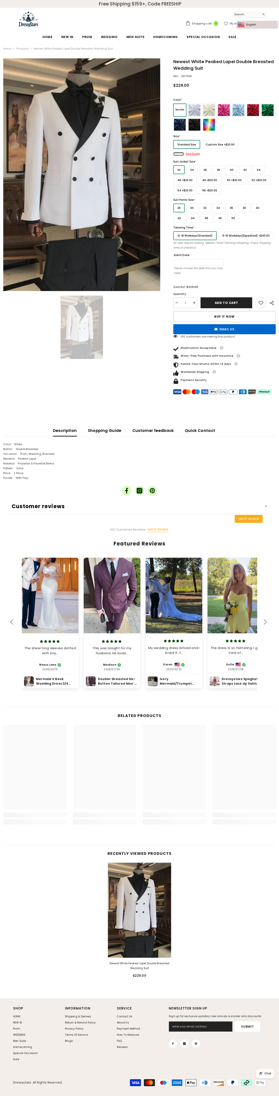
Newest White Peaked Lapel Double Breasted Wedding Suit (140, 965)
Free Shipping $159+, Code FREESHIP (140, 4)
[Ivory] (209, 110)
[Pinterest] (152, 490)
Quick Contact (200, 430)
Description (65, 430)
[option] (81, 174)
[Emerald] (267, 110)
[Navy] (179, 124)
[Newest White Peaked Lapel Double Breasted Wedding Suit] (139, 910)
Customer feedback (153, 430)
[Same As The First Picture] (179, 110)
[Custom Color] (209, 124)
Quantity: (180, 294)
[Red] (253, 110)
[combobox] (246, 14)
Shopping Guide (104, 430)
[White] (194, 110)
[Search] (249, 14)
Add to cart (226, 303)
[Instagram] (139, 490)
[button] (14, 625)
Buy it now (224, 316)
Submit (247, 1026)
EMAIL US (227, 329)
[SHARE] (271, 303)
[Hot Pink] (223, 110)
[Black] (194, 124)
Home (7, 48)
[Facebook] (126, 490)
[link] (260, 302)
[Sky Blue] (238, 110)
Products (22, 48)
